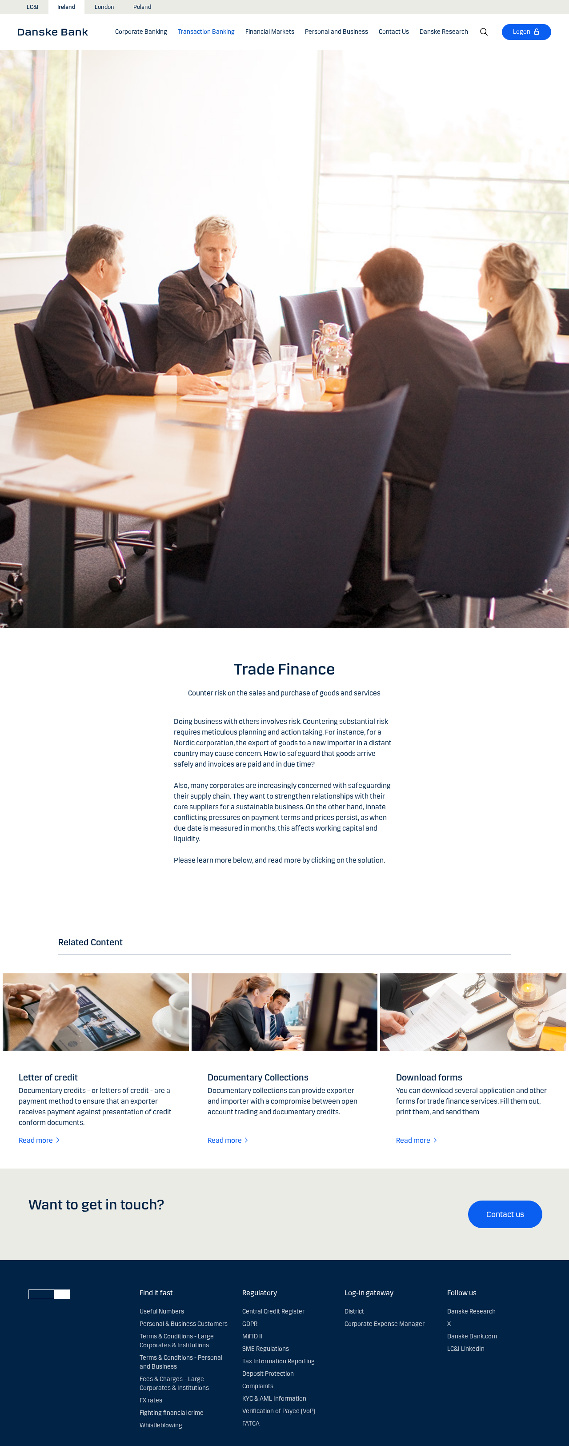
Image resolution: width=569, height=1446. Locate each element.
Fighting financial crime (172, 1413)
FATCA (251, 1423)
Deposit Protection (268, 1374)
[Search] (484, 32)
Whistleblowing (161, 1425)
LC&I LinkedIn (466, 1349)
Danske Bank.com (472, 1336)
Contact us (505, 1214)
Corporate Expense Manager (385, 1324)
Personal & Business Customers (184, 1324)
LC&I (32, 7)
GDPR (249, 1324)
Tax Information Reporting (278, 1361)
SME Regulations (265, 1349)
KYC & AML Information (274, 1398)
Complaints (257, 1386)
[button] (206, 32)
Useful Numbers (162, 1311)
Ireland (66, 7)
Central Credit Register (273, 1311)
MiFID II (252, 1336)
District (354, 1311)
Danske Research (471, 1311)
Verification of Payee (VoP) (278, 1411)
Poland (142, 7)
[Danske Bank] (56, 31)
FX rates (151, 1400)
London (104, 7)
